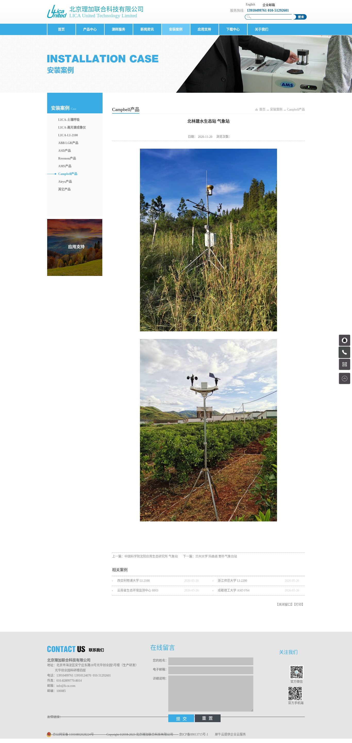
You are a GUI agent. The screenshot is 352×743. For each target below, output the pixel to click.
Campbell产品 (296, 109)
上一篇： (145, 556)
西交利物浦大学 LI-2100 (133, 580)
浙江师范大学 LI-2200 (232, 580)
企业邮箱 (269, 5)
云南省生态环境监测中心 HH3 (137, 590)
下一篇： (210, 556)
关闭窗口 (285, 604)
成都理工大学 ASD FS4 (233, 590)
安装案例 (276, 109)
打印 (299, 604)
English (250, 4)
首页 (61, 29)
